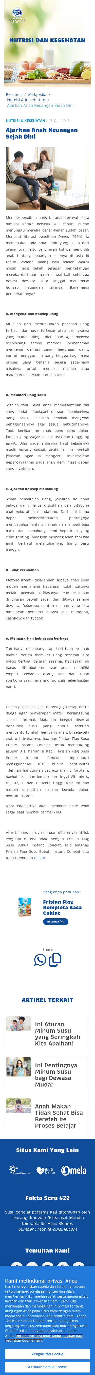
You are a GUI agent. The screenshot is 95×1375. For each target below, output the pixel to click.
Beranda (14, 94)
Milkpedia (37, 94)
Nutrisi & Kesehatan (26, 100)
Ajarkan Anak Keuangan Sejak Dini (40, 105)
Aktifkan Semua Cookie (47, 1367)
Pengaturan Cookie (47, 1354)
